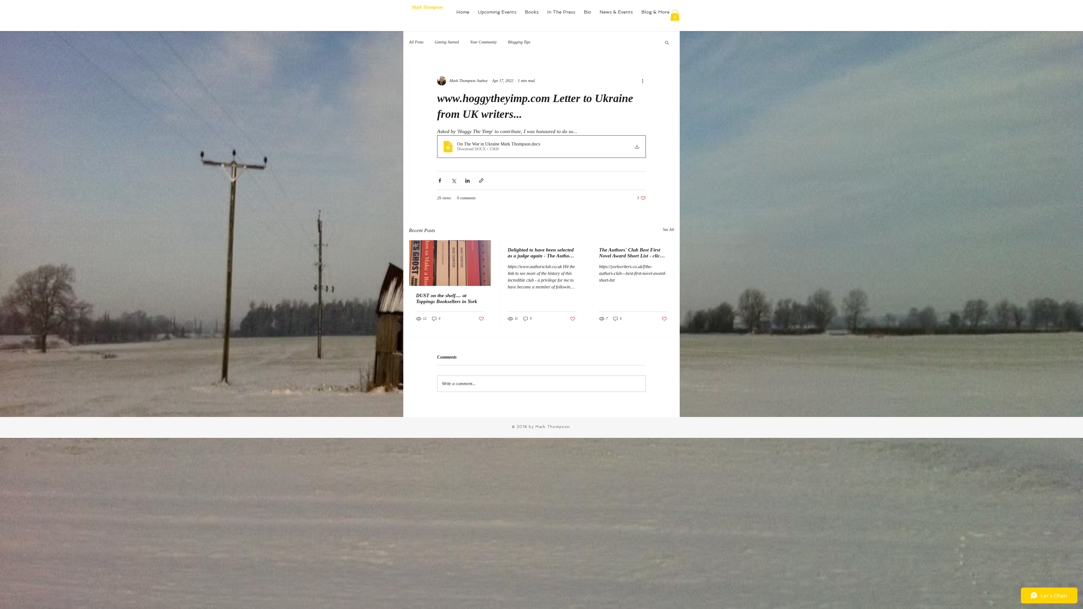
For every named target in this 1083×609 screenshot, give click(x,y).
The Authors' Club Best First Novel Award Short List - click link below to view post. (630, 253)
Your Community (483, 42)
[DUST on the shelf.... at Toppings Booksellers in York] (450, 263)
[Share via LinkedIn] (467, 180)
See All (668, 230)
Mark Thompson (427, 7)
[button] (675, 15)
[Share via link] (481, 180)
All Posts (416, 42)
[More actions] (642, 81)
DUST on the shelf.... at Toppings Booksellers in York (446, 298)
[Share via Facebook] (440, 180)
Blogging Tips (519, 42)
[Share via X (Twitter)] (453, 180)
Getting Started (447, 42)
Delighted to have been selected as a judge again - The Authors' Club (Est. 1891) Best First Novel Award (541, 253)
